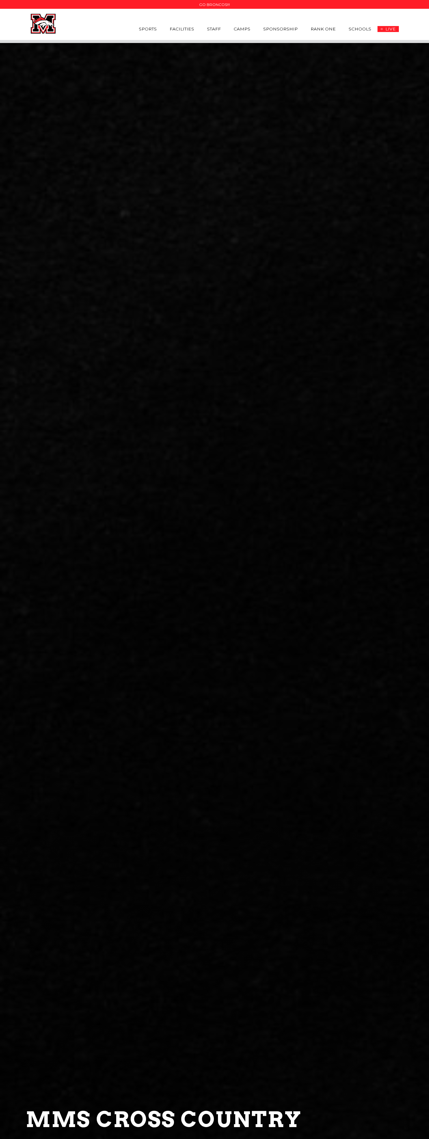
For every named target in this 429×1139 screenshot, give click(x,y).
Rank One (323, 28)
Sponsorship (280, 28)
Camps (242, 28)
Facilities (182, 28)
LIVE (390, 28)
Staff (214, 28)
